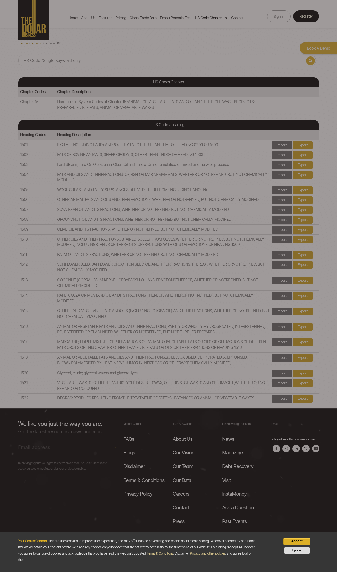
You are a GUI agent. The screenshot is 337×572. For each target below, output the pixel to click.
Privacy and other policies (207, 553)
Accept (297, 541)
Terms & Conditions (160, 553)
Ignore (297, 550)
